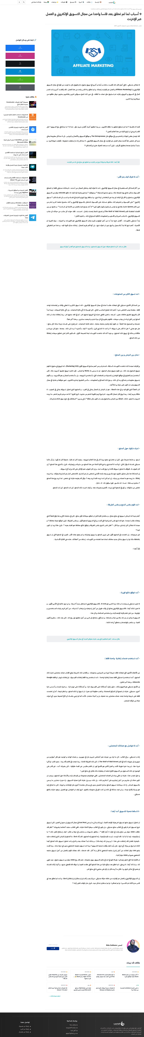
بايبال (52, 948)
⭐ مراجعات (54, 2)
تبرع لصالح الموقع (71, 1033)
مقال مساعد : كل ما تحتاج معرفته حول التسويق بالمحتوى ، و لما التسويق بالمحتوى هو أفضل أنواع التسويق (93, 246)
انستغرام (20, 56)
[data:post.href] (33, 107)
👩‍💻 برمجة (46, 2)
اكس (20, 64)
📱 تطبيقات (64, 2)
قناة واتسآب (20, 80)
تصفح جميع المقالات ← (54, 996)
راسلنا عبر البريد (24, 1029)
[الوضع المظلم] (19, 2)
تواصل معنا (73, 1025)
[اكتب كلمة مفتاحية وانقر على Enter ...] (24, 2)
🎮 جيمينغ (73, 2)
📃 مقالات (89, 2)
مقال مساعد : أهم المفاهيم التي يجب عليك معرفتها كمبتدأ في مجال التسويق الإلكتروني (93, 639)
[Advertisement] (93, 113)
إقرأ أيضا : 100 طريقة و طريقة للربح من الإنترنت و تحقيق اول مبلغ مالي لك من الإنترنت (93, 162)
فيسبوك (20, 48)
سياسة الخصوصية (71, 1027)
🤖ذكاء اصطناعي (36, 2)
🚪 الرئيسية (98, 2)
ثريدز (20, 88)
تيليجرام (20, 72)
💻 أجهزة (81, 2)
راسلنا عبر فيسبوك (24, 1026)
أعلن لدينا (73, 1030)
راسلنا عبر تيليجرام (24, 1032)
